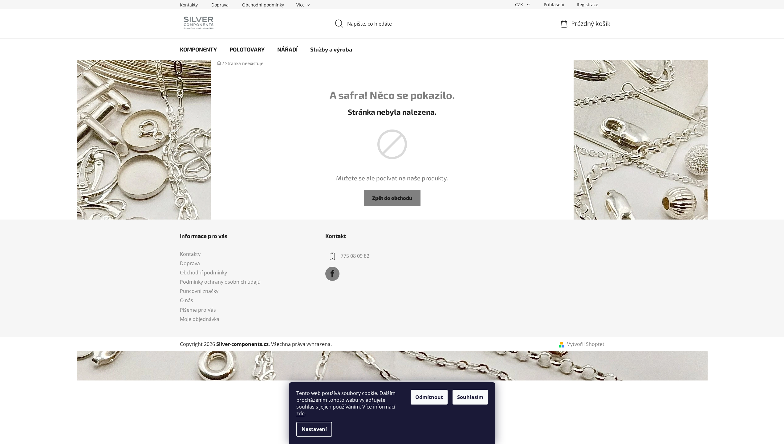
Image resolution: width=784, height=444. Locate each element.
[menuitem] (198, 49)
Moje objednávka (199, 319)
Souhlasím (470, 397)
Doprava (220, 5)
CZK (519, 4)
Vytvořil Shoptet (585, 344)
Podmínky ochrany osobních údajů (220, 281)
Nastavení (314, 429)
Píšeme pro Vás (198, 309)
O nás (186, 300)
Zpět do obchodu (392, 198)
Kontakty (189, 5)
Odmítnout (429, 397)
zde (300, 413)
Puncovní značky (199, 291)
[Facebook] (332, 274)
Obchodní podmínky (263, 5)
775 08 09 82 (355, 256)
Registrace (587, 4)
